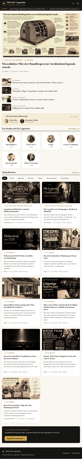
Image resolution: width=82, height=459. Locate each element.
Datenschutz (76, 453)
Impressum (66, 453)
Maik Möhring (8, 222)
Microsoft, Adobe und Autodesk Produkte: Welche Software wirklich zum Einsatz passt (61, 307)
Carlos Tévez (31, 145)
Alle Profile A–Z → (74, 129)
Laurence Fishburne (70, 145)
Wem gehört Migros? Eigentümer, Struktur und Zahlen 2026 (19, 9)
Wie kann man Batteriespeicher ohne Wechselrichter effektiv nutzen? (37, 83)
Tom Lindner (47, 222)
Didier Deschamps (31, 163)
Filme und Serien (51, 178)
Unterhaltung (64, 178)
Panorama (31, 178)
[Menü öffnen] (78, 3)
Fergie (50, 145)
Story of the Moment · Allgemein (18, 60)
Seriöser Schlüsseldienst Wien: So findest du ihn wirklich (61, 9)
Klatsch (40, 178)
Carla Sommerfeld (9, 418)
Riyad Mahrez (11, 145)
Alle (5, 178)
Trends (12, 178)
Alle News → (76, 172)
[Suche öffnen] (73, 3)
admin (6, 71)
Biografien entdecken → (15, 438)
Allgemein (21, 178)
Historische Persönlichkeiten (19, 206)
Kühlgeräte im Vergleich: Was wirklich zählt (28, 108)
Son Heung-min (11, 163)
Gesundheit (50, 353)
